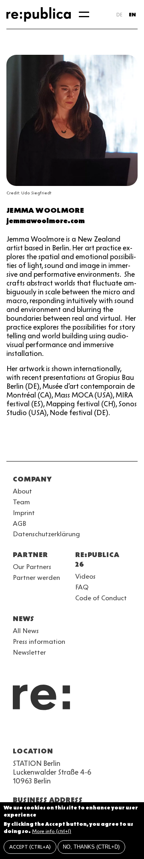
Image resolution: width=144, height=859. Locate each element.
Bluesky (46, 732)
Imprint (24, 513)
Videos (85, 576)
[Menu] (84, 14)
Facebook (118, 732)
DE (119, 15)
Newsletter (29, 652)
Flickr (89, 732)
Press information (39, 641)
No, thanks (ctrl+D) (91, 847)
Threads (104, 732)
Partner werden (36, 577)
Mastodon (61, 732)
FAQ (81, 587)
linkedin (75, 732)
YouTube (17, 732)
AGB (19, 523)
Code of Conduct (101, 598)
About (22, 491)
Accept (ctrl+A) (30, 847)
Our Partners (32, 567)
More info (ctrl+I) (51, 831)
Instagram (32, 732)
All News (26, 631)
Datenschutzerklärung (46, 534)
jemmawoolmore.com (45, 220)
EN (132, 15)
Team (21, 502)
